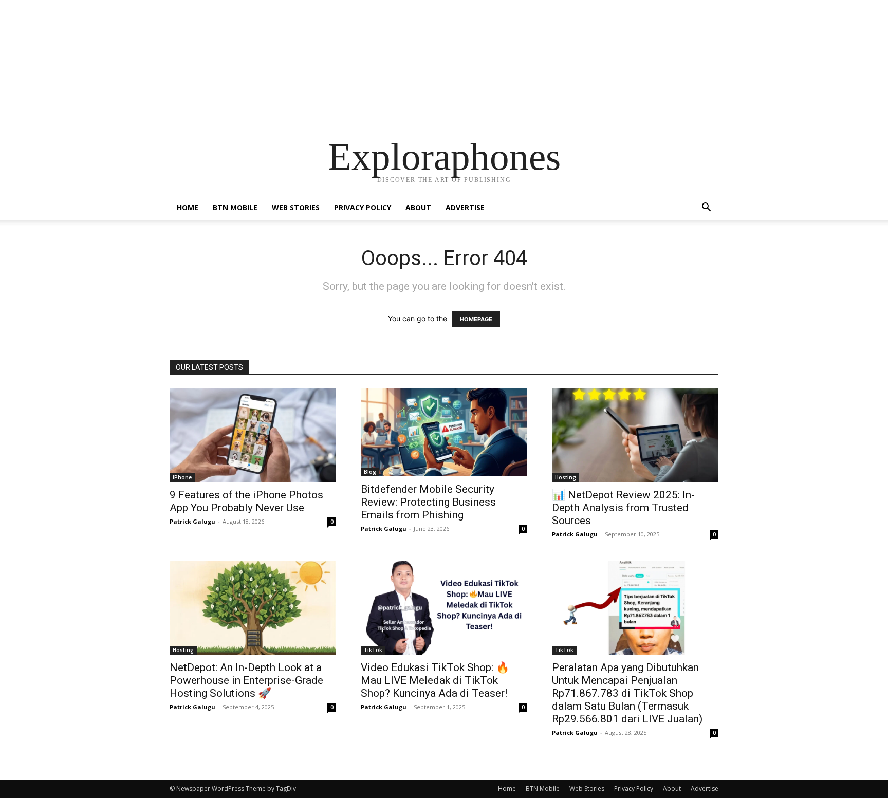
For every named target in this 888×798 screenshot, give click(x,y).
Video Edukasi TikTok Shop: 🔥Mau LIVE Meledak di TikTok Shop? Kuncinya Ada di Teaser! (435, 680)
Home (187, 207)
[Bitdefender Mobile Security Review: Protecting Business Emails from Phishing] (444, 432)
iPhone (182, 477)
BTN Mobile (235, 207)
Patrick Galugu (192, 521)
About (418, 207)
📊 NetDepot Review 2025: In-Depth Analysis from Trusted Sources (623, 508)
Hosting (565, 477)
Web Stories (296, 207)
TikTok (373, 650)
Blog (370, 471)
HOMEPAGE (476, 319)
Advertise (465, 207)
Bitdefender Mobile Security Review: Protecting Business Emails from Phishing (428, 502)
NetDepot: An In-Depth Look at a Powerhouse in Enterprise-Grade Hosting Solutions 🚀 (246, 680)
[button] (706, 208)
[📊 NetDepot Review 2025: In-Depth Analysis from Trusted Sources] (635, 435)
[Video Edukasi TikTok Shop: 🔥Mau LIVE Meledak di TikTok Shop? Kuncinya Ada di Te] (444, 607)
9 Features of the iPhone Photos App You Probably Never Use (246, 501)
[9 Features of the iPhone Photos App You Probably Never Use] (253, 435)
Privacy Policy (362, 207)
